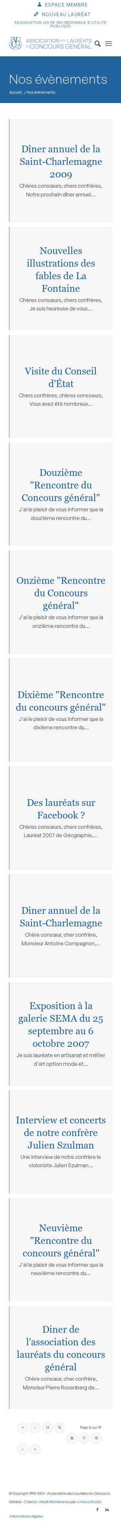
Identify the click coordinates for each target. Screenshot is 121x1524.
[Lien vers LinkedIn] (107, 1509)
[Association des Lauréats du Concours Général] (50, 43)
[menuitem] (62, 5)
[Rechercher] (94, 43)
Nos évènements (58, 79)
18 (96, 1438)
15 (59, 1427)
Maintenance (59, 1502)
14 (47, 1427)
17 (84, 1438)
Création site (34, 1502)
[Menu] (108, 43)
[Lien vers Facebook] (97, 1509)
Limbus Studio (89, 1502)
